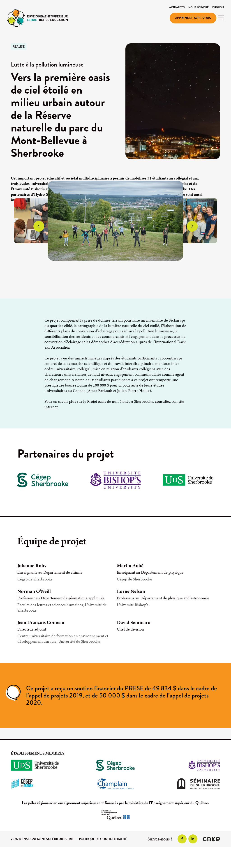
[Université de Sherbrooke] (43, 765)
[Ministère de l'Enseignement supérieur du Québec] (115, 814)
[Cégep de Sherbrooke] (115, 765)
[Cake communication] (211, 839)
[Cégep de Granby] (43, 783)
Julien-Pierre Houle (133, 390)
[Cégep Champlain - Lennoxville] (115, 783)
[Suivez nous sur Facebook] (182, 838)
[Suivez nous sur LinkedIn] (192, 838)
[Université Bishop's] (187, 765)
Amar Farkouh (100, 390)
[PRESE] (37, 17)
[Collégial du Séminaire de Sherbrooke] (187, 783)
